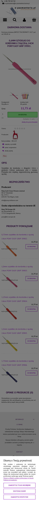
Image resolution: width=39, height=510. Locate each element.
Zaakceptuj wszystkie (19, 497)
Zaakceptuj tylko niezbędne (19, 485)
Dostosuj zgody (19, 491)
